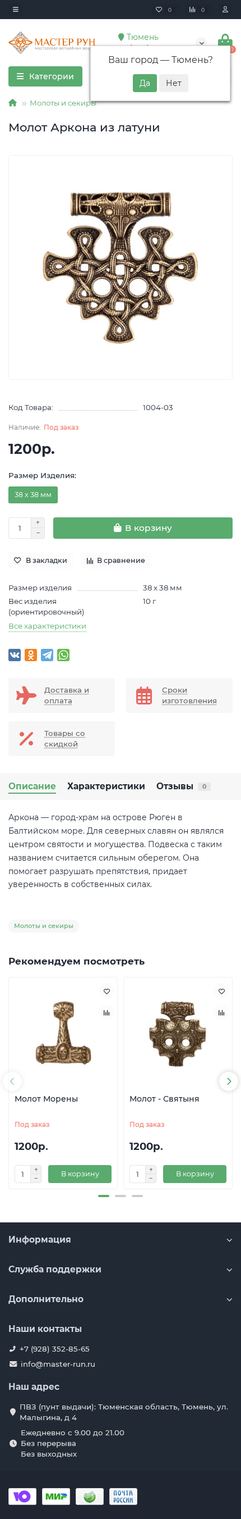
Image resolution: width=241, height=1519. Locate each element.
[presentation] (12, 1081)
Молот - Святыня (164, 1099)
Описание (32, 786)
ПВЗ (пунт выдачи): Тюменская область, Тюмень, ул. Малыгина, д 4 (124, 1412)
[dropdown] (15, 9)
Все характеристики (47, 625)
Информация (39, 1239)
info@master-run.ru (58, 1363)
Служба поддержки (54, 1269)
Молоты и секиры (63, 102)
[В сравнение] (106, 1012)
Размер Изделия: (42, 475)
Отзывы (181, 786)
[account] (225, 9)
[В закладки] (106, 991)
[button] (103, 1196)
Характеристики (106, 786)
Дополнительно (46, 1299)
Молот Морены (46, 1099)
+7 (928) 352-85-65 (55, 1348)
